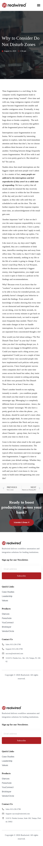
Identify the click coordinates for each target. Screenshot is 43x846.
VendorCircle (8, 631)
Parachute (6, 618)
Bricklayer (6, 627)
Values (5, 600)
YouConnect (8, 622)
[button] (38, 5)
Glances (5, 614)
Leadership (7, 596)
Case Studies (8, 592)
